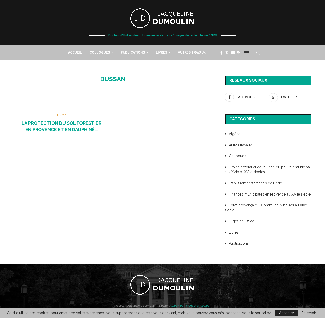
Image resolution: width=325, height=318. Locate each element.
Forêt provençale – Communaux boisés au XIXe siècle (266, 207)
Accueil (75, 52)
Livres (161, 52)
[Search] (258, 52)
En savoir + (309, 313)
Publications (133, 52)
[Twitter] (227, 52)
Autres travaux (192, 52)
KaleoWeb (176, 305)
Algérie (234, 134)
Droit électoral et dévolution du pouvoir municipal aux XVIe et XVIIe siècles (268, 169)
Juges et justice (241, 221)
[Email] (233, 52)
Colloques (100, 52)
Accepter (286, 313)
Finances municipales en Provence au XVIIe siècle (270, 194)
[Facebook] (221, 52)
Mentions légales (197, 305)
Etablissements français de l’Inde (255, 183)
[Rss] (238, 52)
